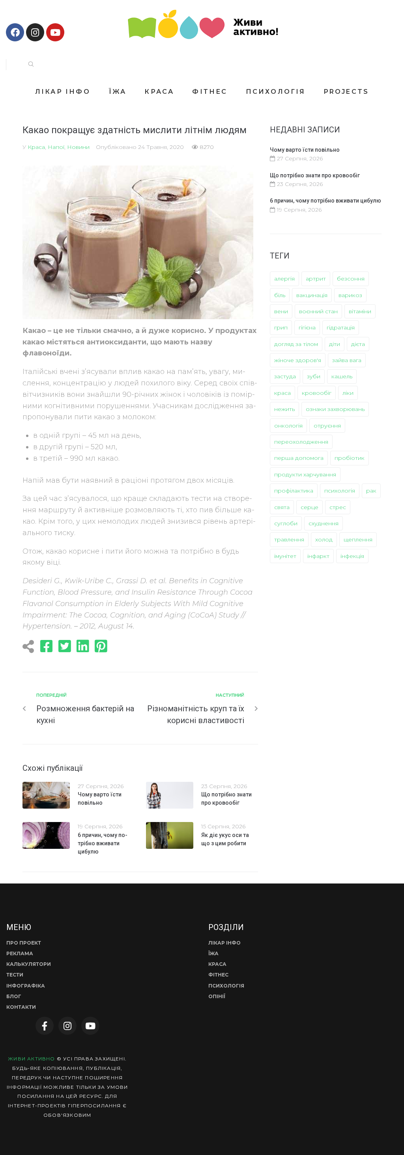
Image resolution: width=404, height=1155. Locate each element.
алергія (284, 278)
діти (334, 344)
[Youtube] (55, 32)
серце (309, 507)
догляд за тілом (296, 344)
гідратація (341, 327)
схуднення (324, 523)
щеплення (358, 539)
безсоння (351, 278)
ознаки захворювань (335, 409)
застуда (285, 376)
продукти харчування (305, 474)
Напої (56, 147)
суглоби (285, 523)
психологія (339, 490)
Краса (36, 147)
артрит (316, 278)
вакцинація (311, 295)
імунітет (285, 556)
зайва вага (346, 360)
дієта (358, 344)
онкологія (288, 425)
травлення (289, 539)
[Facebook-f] (45, 1026)
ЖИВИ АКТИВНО (31, 1059)
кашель (341, 376)
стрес (337, 507)
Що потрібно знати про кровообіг (315, 175)
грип (281, 327)
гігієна (307, 327)
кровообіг (316, 392)
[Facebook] (15, 32)
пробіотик (350, 457)
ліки (348, 392)
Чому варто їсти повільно (305, 150)
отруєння (327, 425)
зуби (313, 376)
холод (324, 539)
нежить (284, 409)
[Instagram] (35, 32)
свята (282, 507)
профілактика (293, 490)
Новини (78, 147)
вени (281, 311)
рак (371, 490)
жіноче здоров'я (297, 360)
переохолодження (301, 441)
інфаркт (318, 556)
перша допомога (299, 457)
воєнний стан (318, 311)
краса (282, 392)
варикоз (350, 295)
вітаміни (360, 311)
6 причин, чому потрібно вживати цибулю (102, 843)
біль (279, 295)
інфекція (352, 556)
